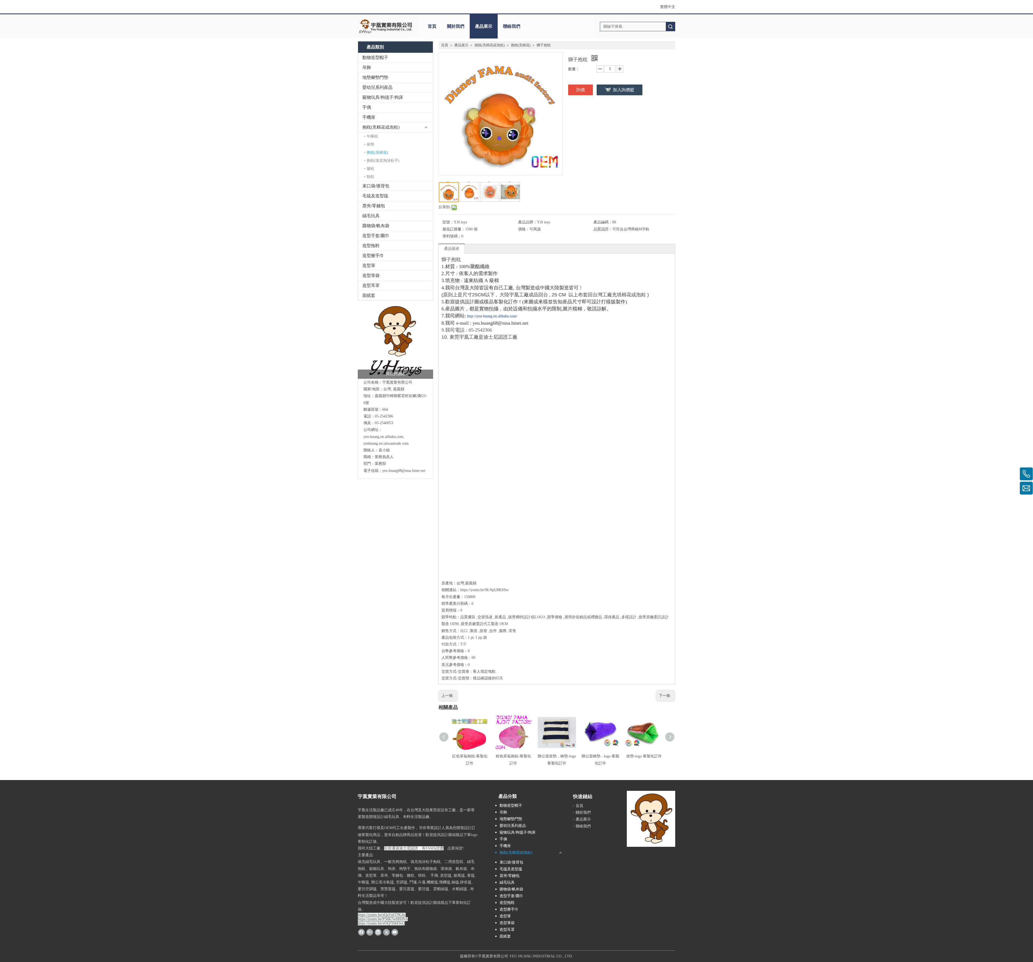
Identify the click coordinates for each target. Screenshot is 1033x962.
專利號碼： (452, 236)
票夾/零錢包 (373, 205)
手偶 (366, 107)
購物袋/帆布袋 (375, 225)
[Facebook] (361, 932)
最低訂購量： (454, 229)
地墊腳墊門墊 (375, 77)
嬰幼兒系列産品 (377, 87)
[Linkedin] (378, 932)
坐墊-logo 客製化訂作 (644, 756)
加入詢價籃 (623, 89)
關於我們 (455, 26)
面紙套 (368, 295)
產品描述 (451, 249)
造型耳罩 (371, 285)
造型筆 (368, 265)
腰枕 (370, 169)
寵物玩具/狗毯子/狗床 (382, 97)
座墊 (370, 144)
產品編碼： (602, 222)
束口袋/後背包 (375, 186)
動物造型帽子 (375, 57)
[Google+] (369, 932)
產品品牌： (527, 222)
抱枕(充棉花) (377, 152)
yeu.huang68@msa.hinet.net (403, 471)
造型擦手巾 (373, 255)
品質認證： (602, 229)
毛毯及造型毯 (375, 196)
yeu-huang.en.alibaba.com (383, 437)
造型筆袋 (371, 275)
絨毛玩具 (371, 215)
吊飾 (366, 67)
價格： (523, 229)
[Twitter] (386, 932)
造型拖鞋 (371, 245)
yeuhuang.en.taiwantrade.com (386, 443)
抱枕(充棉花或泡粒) (380, 127)
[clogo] (385, 26)
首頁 (432, 26)
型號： (448, 222)
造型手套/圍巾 (375, 235)
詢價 (580, 89)
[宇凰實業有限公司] (395, 341)
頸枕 (370, 177)
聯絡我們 (511, 26)
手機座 (368, 117)
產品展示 (483, 26)
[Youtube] (394, 932)
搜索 (670, 26)
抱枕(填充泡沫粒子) (383, 161)
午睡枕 (372, 136)
